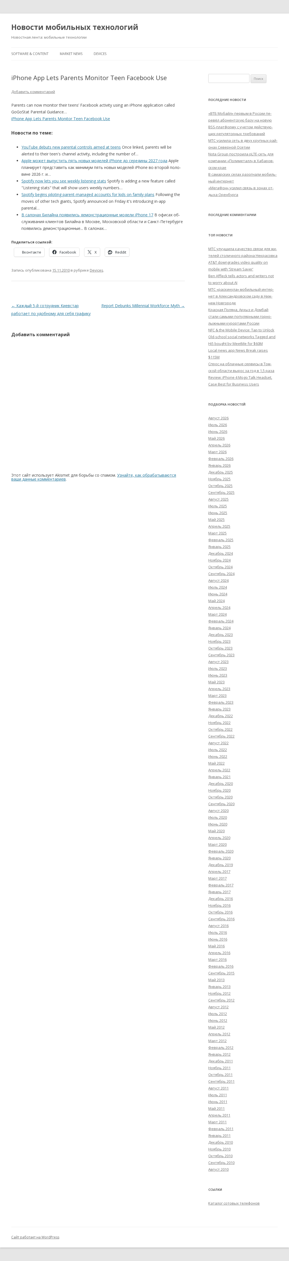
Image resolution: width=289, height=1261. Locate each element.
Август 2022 (218, 742)
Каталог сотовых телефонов (234, 1203)
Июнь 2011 (217, 1101)
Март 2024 (217, 614)
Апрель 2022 (219, 770)
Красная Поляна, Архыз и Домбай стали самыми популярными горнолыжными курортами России (240, 316)
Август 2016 (218, 925)
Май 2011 (216, 1108)
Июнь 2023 (217, 675)
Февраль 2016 (220, 966)
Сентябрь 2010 (221, 1162)
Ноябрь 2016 (219, 905)
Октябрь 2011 (220, 1074)
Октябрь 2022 (220, 729)
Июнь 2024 (217, 594)
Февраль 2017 (220, 885)
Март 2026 (217, 451)
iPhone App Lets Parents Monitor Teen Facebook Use (60, 118)
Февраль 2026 (220, 458)
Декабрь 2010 (220, 1142)
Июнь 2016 (217, 939)
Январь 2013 (219, 986)
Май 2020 (216, 830)
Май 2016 (216, 945)
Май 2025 (216, 519)
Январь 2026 (219, 465)
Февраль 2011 (220, 1128)
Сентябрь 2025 (221, 492)
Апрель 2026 (219, 445)
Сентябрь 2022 (221, 736)
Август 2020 (218, 810)
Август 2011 (218, 1088)
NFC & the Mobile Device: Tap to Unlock (241, 330)
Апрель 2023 (219, 688)
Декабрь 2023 (220, 634)
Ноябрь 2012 (219, 993)
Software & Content (30, 53)
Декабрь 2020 (220, 783)
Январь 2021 (219, 776)
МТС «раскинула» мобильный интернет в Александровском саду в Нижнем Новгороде (241, 296)
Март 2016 (217, 959)
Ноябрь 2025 (219, 478)
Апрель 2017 (219, 871)
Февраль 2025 (220, 539)
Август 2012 (218, 1006)
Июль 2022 (217, 749)
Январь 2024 (219, 627)
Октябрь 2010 (220, 1155)
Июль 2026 (217, 424)
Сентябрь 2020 (221, 803)
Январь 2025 (219, 546)
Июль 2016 (217, 932)
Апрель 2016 (219, 952)
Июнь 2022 (217, 756)
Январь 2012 (219, 1054)
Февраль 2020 (220, 851)
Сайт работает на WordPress (35, 1237)
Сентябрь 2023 (221, 654)
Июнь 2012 (217, 1020)
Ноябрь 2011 (219, 1067)
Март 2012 (217, 1040)
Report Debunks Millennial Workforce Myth (143, 305)
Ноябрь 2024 (219, 560)
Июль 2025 (217, 506)
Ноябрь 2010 (219, 1149)
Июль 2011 (217, 1094)
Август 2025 (218, 499)
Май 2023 (216, 682)
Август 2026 (218, 418)
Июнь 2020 (217, 824)
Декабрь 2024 (220, 553)
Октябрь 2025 (220, 485)
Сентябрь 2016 (221, 918)
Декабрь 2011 (220, 1061)
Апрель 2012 (219, 1033)
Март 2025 (217, 533)
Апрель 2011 (219, 1115)
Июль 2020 (217, 817)
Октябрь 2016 (220, 912)
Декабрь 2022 (220, 715)
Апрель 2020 (219, 837)
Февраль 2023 (220, 702)
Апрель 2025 (219, 526)
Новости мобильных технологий (74, 27)
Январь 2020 (219, 858)
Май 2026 (216, 438)
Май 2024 (216, 600)
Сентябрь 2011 (221, 1081)
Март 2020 (217, 844)
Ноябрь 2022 (219, 722)
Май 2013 (216, 979)
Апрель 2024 (219, 607)
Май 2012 (216, 1027)
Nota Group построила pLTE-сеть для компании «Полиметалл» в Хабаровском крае (241, 160)
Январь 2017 (219, 891)
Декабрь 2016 (220, 898)
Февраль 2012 (220, 1047)
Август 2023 (218, 661)
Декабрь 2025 (220, 472)
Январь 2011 (219, 1135)
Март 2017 (217, 878)
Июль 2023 (217, 668)
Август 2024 (218, 580)
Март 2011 (217, 1121)
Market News (71, 53)
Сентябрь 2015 (221, 973)
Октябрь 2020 (220, 797)
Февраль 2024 (220, 621)
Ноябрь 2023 (219, 641)
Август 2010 (218, 1169)
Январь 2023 (219, 709)
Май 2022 (216, 763)
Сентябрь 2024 (221, 573)
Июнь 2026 (217, 431)
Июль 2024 (217, 587)
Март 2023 (217, 695)
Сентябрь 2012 (221, 1000)
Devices (100, 53)
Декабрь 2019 (220, 864)
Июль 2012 (217, 1013)
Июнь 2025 (217, 512)
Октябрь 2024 (220, 566)
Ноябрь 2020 (219, 790)
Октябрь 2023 (220, 648)
